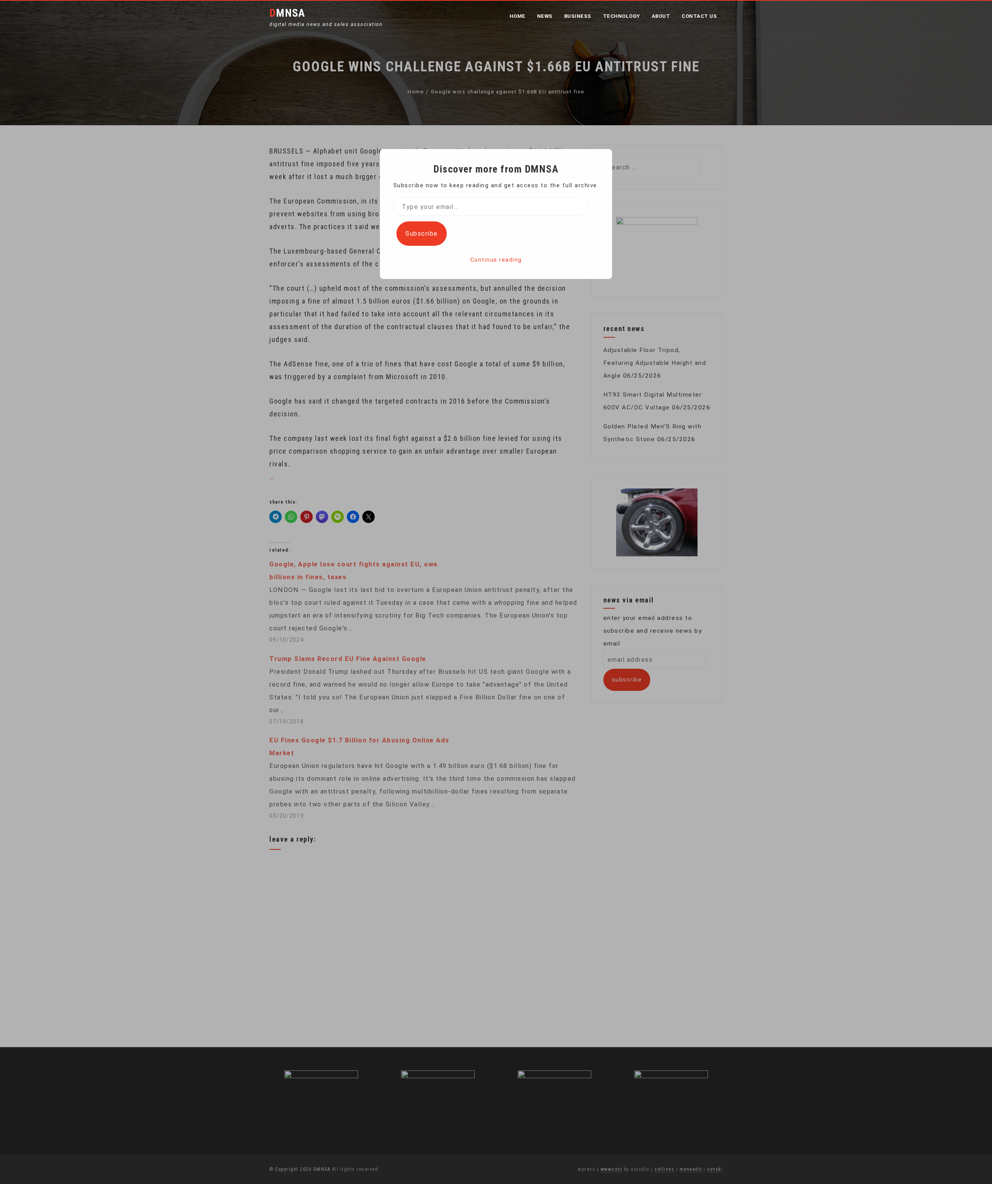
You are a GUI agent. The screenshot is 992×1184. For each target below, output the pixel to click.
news (545, 16)
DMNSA (287, 13)
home (517, 16)
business (577, 16)
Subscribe (421, 233)
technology (621, 16)
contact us (699, 16)
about (661, 16)
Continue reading (496, 260)
